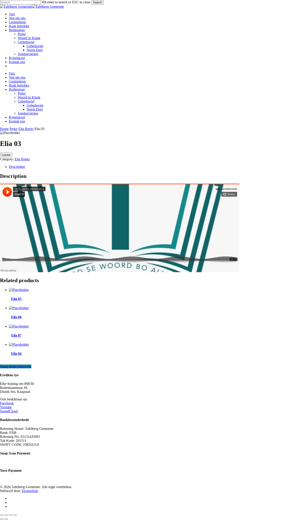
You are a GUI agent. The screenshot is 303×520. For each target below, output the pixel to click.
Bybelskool (17, 117)
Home (4, 129)
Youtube (6, 407)
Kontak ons (17, 121)
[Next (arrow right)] (6, 519)
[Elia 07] (19, 326)
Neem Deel (35, 109)
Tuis (12, 73)
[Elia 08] (19, 308)
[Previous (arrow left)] (2, 519)
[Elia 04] (19, 344)
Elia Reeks (25, 129)
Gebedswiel (26, 101)
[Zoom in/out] (2, 515)
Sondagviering (28, 113)
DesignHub (30, 491)
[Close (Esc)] (15, 515)
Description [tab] (17, 167)
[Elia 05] (19, 290)
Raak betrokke (19, 85)
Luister (6, 155)
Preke (22, 93)
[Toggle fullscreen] (6, 515)
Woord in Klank (29, 97)
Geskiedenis (17, 81)
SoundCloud (9, 411)
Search (97, 2)
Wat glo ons (17, 77)
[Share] (10, 515)
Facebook (7, 403)
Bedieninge (17, 89)
